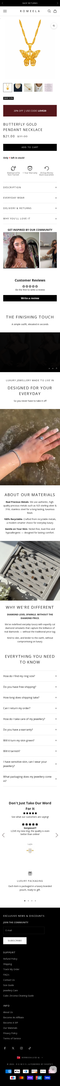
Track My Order (11, 969)
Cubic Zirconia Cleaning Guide (18, 995)
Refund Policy (10, 958)
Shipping (7, 964)
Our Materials (10, 1027)
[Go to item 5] (48, 87)
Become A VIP (10, 1022)
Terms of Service (12, 1038)
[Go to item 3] (28, 87)
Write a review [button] (30, 298)
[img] (30, 813)
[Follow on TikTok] (29, 1048)
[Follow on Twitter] (13, 1048)
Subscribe (15, 940)
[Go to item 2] (17, 87)
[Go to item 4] (38, 87)
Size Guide (8, 985)
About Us (8, 1012)
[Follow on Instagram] (21, 1048)
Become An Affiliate (13, 1017)
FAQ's (6, 974)
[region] (30, 352)
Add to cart (30, 147)
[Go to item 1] (7, 87)
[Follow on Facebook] (4, 1048)
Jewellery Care (10, 990)
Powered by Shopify (41, 1064)
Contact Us (9, 979)
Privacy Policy (10, 1033)
